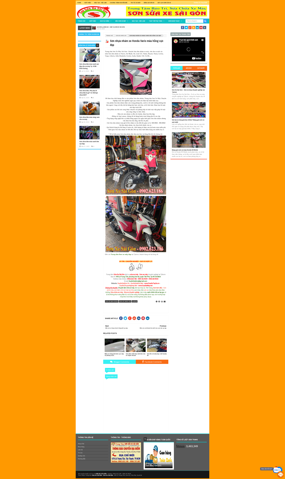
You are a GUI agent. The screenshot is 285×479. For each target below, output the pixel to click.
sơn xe (146, 290)
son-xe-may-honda (112, 301)
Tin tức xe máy (135, 2)
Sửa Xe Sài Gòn (97, 475)
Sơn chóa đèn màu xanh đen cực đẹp (89, 142)
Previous (146, 457)
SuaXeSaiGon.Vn (123, 283)
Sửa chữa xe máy (117, 292)
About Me (81, 444)
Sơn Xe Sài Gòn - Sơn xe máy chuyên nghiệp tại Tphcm (188, 91)
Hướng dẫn (81, 459)
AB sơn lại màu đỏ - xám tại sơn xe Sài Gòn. (111, 27)
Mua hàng (81, 447)
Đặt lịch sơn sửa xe (164, 2)
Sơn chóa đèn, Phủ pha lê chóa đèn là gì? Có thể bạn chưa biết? (88, 92)
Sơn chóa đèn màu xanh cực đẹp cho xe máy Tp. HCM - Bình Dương (89, 66)
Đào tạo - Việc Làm (100, 2)
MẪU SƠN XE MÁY (120, 21)
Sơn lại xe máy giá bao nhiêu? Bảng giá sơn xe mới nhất (188, 121)
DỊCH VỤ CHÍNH (104, 21)
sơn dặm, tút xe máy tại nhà (124, 290)
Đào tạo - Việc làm (138, 21)
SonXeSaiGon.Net (137, 283)
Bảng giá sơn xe (149, 2)
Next (171, 457)
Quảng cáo (81, 456)
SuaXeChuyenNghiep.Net (128, 285)
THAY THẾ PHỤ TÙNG (155, 21)
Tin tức (80, 453)
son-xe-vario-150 (121, 35)
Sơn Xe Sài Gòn (108, 475)
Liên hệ (80, 450)
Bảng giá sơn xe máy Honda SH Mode (185, 150)
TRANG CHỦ (81, 21)
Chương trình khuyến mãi (118, 2)
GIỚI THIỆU (87, 2)
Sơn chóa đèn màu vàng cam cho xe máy (89, 118)
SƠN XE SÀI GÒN (101, 474)
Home (79, 2)
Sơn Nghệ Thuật (174, 21)
